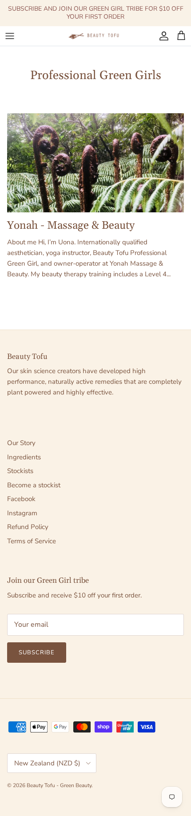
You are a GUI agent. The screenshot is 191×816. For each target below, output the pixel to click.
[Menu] (10, 36)
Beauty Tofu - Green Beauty (59, 785)
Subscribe (37, 653)
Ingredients (24, 457)
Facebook (21, 498)
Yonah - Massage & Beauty (71, 225)
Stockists (20, 470)
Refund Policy (27, 526)
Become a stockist (33, 485)
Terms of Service (31, 541)
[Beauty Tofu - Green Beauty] (95, 36)
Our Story (21, 442)
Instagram (22, 513)
